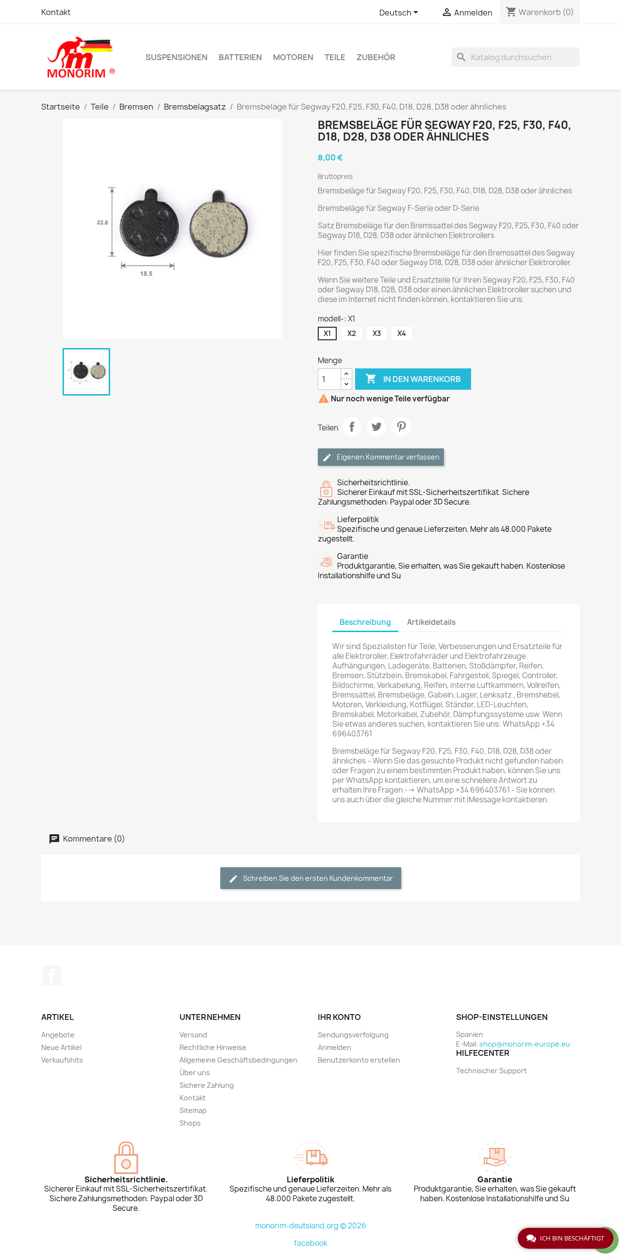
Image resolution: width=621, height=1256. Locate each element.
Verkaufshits (62, 1060)
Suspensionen (177, 57)
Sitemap (193, 1110)
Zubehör (376, 57)
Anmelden (334, 1047)
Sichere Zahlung (207, 1085)
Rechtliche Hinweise (213, 1047)
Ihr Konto (339, 1017)
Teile (335, 57)
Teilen (351, 426)
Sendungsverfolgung (353, 1034)
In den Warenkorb (413, 378)
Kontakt (56, 12)
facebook (310, 1243)
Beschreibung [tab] (365, 622)
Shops (190, 1123)
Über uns (195, 1072)
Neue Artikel (61, 1047)
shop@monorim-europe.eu (524, 1044)
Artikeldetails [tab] (431, 622)
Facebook (52, 975)
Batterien (240, 57)
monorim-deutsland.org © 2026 (310, 1226)
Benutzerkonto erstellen (359, 1060)
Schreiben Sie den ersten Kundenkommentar (317, 878)
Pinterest (401, 426)
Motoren (293, 57)
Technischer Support (491, 1070)
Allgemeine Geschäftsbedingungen (238, 1060)
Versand (193, 1034)
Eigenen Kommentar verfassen (387, 456)
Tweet (376, 426)
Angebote (58, 1034)
